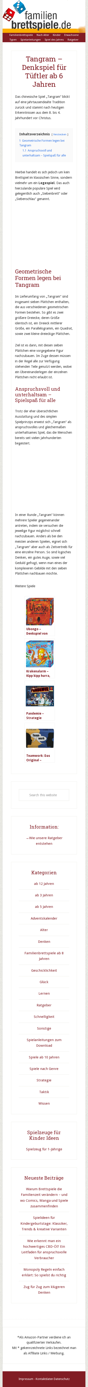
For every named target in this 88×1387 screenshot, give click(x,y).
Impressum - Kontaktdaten (36, 1379)
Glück (44, 982)
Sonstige (44, 1028)
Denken (44, 942)
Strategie (44, 1080)
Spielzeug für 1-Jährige (44, 1149)
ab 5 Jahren (44, 907)
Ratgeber (44, 1005)
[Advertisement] (50, 237)
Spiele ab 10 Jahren (44, 1057)
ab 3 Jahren (44, 895)
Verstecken (59, 134)
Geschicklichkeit (44, 970)
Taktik (44, 1092)
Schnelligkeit (44, 1017)
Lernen (44, 993)
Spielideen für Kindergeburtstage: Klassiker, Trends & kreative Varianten (44, 1223)
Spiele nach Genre (44, 1069)
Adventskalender (44, 918)
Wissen (44, 1103)
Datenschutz (62, 1379)
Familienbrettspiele (44, 16)
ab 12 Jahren (44, 884)
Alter (44, 930)
